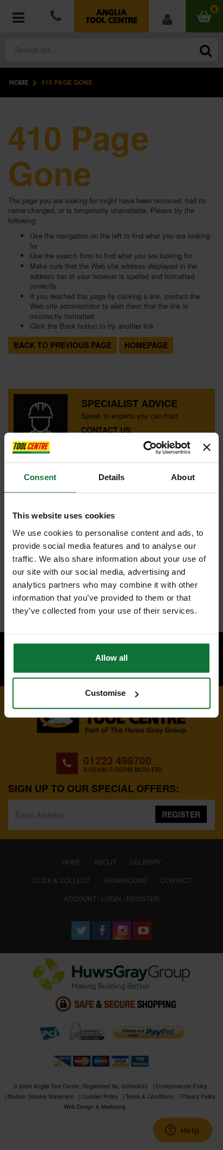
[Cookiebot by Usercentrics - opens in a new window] (145, 448)
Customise (105, 692)
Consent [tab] (40, 477)
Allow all (111, 657)
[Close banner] (207, 447)
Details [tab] (112, 477)
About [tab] (183, 477)
